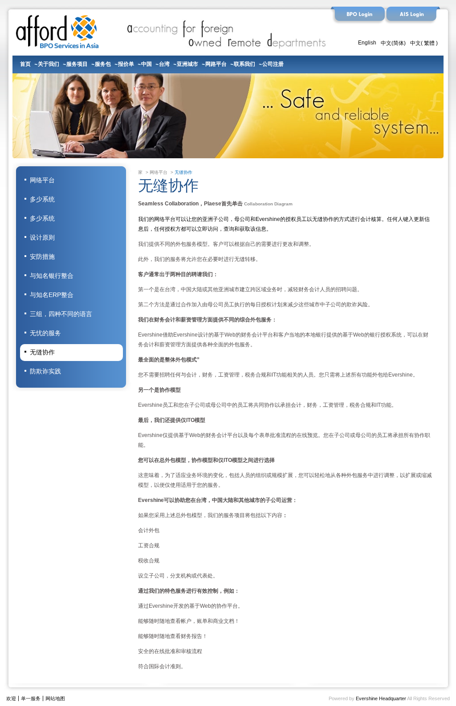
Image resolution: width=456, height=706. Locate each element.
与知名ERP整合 (51, 294)
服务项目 (77, 63)
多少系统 (42, 199)
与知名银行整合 (51, 275)
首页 (25, 63)
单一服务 (31, 698)
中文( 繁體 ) (424, 43)
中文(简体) (393, 43)
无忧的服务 (45, 333)
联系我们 (244, 63)
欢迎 (11, 698)
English (367, 43)
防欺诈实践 (45, 371)
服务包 (103, 63)
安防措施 (42, 256)
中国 (146, 63)
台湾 (164, 63)
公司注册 (273, 63)
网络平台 (42, 180)
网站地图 (55, 698)
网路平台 (216, 63)
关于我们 (48, 63)
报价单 (126, 63)
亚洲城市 (187, 63)
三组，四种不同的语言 (61, 313)
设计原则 (42, 237)
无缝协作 (42, 352)
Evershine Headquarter (381, 698)
